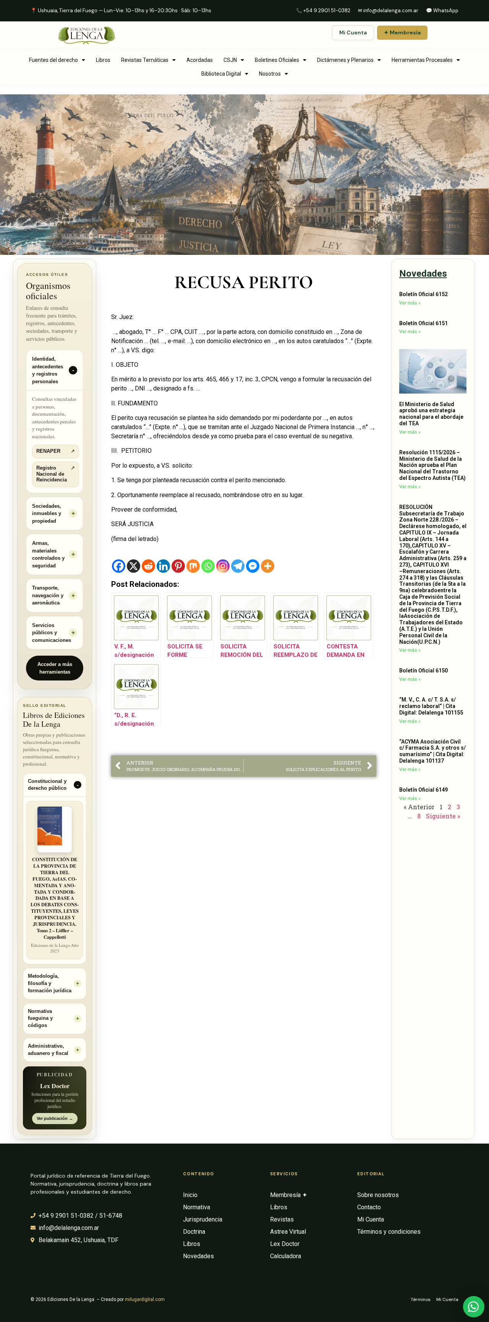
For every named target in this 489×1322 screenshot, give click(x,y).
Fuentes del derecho (53, 60)
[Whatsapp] (208, 566)
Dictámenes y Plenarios (345, 60)
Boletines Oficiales (277, 60)
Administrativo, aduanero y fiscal (48, 1049)
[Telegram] (237, 566)
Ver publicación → (55, 1118)
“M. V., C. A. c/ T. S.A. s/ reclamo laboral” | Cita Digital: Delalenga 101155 (431, 706)
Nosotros (270, 74)
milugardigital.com (145, 1299)
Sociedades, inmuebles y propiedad (46, 513)
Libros (103, 60)
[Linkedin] (163, 566)
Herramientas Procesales (422, 60)
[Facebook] (118, 566)
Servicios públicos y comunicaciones (51, 632)
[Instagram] (223, 566)
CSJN (230, 60)
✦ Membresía (402, 32)
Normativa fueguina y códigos (40, 1019)
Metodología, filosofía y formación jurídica (49, 983)
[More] (267, 566)
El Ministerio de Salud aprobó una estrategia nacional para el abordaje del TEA (431, 413)
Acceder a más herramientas (54, 668)
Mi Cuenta (353, 32)
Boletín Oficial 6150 (423, 670)
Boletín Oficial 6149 (423, 790)
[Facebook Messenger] (252, 566)
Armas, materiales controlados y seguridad (48, 554)
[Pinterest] (178, 566)
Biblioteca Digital (221, 74)
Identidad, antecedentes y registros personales (47, 370)
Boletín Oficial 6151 (423, 323)
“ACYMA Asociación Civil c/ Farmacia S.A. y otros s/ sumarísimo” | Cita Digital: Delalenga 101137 (432, 751)
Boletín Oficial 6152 (423, 294)
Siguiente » (443, 816)
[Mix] (193, 566)
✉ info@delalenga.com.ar (388, 10)
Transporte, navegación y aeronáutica (47, 595)
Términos (421, 1299)
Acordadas (199, 60)
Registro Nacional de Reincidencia (55, 474)
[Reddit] (148, 566)
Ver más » (410, 303)
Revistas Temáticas (144, 60)
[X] (133, 566)
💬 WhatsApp (442, 10)
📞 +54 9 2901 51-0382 (323, 10)
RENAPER (55, 451)
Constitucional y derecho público (47, 785)
